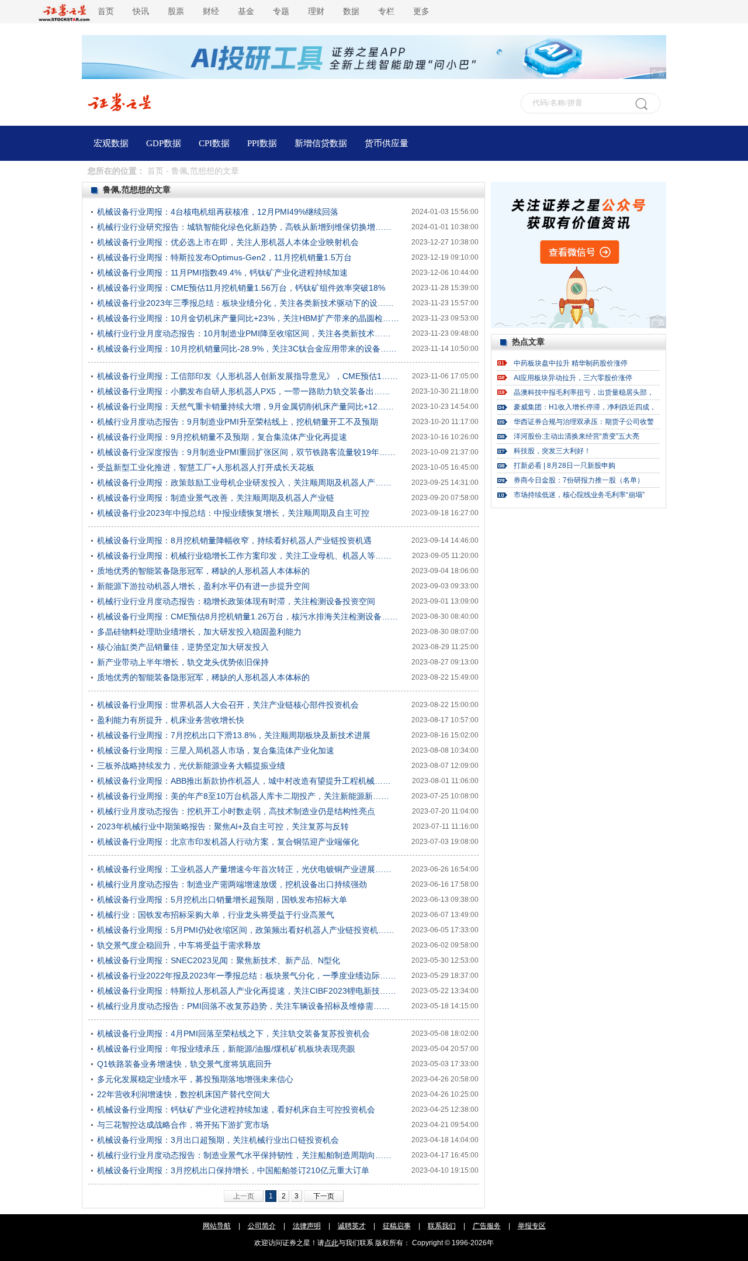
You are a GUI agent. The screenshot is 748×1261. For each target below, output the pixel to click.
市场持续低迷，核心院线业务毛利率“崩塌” (579, 495)
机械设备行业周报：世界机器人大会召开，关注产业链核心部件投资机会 (228, 704)
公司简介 (262, 1226)
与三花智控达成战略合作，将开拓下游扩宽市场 (183, 1124)
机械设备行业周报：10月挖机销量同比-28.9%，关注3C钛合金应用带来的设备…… (247, 348)
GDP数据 (163, 143)
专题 (281, 11)
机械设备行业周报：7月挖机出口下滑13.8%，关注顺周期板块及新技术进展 (233, 735)
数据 (351, 11)
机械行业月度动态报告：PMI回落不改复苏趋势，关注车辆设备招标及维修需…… (243, 1006)
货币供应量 (386, 143)
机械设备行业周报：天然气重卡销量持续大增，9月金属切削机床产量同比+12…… (245, 406)
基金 (246, 11)
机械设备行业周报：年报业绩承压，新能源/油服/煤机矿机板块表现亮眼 (226, 1048)
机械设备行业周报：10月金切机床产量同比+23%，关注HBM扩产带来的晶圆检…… (248, 318)
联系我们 (442, 1226)
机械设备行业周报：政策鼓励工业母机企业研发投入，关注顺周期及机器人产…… (244, 482)
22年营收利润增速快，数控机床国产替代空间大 (183, 1094)
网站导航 (217, 1226)
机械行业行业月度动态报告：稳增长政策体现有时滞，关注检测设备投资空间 (236, 601)
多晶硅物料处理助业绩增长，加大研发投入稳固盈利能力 (199, 631)
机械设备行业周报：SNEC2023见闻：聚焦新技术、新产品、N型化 (218, 960)
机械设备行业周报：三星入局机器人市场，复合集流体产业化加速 (215, 750)
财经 (211, 11)
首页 (106, 11)
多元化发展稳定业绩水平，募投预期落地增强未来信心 (195, 1079)
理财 (316, 11)
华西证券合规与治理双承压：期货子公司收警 (584, 422)
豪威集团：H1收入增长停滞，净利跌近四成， (585, 407)
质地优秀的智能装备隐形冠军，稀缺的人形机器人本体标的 (203, 571)
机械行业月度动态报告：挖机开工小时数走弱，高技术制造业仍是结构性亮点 (236, 811)
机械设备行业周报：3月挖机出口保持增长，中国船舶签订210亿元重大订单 (233, 1170)
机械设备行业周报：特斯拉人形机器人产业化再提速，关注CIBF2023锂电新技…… (246, 990)
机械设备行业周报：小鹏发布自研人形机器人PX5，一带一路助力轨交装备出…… (243, 391)
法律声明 (307, 1226)
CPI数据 (214, 143)
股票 (176, 11)
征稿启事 (397, 1226)
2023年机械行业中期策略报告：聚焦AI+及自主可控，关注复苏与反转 (223, 826)
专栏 (386, 11)
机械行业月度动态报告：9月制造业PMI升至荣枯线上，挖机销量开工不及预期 (237, 421)
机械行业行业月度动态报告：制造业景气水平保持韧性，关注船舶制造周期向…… (244, 1155)
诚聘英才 (352, 1226)
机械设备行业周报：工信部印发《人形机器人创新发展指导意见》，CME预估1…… (247, 376)
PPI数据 (262, 143)
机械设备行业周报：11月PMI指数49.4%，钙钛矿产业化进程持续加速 (222, 272)
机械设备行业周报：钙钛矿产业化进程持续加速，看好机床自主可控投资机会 (236, 1109)
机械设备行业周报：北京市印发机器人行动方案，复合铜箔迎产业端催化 (228, 841)
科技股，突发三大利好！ (552, 451)
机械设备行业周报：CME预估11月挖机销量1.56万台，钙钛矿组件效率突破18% (241, 287)
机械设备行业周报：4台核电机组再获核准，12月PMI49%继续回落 (217, 211)
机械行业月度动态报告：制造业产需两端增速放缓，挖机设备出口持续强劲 (232, 884)
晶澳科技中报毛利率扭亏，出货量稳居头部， (584, 392)
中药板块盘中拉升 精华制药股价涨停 (571, 363)
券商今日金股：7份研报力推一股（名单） (579, 480)
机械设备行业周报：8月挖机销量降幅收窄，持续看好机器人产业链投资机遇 (234, 540)
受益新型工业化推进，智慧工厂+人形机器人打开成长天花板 (205, 467)
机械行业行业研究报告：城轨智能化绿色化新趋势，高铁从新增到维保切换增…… (244, 227)
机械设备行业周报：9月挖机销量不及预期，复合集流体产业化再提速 (222, 437)
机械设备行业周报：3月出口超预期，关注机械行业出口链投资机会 (218, 1140)
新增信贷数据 (321, 143)
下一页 (323, 1196)
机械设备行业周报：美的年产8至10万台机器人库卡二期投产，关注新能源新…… (243, 796)
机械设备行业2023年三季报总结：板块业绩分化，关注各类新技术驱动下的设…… (245, 303)
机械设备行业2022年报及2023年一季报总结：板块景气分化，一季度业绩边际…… (246, 975)
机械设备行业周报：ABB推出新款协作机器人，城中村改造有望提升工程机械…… (244, 780)
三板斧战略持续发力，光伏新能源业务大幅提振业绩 (191, 765)
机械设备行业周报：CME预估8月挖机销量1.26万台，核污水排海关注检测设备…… (247, 616)
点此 (331, 1243)
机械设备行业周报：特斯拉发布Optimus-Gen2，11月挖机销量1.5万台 (224, 257)
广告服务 (487, 1226)
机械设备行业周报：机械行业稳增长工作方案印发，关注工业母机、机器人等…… (244, 555)
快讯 (141, 11)
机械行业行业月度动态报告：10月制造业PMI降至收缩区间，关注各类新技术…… (244, 333)
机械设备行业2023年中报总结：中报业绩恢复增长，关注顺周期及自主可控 (233, 513)
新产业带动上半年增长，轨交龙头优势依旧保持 (183, 662)
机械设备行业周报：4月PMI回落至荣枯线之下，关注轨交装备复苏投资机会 (233, 1033)
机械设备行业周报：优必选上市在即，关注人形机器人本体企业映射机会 (228, 242)
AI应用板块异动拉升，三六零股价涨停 (573, 378)
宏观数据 (111, 143)
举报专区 (532, 1226)
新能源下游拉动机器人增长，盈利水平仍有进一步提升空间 (203, 586)
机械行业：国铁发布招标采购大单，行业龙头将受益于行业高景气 (215, 914)
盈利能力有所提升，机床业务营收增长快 (170, 720)
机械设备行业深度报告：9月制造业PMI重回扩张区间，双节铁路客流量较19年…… (246, 452)
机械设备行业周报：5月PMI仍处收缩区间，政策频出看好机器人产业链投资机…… (245, 930)
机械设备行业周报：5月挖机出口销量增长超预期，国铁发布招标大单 (222, 899)
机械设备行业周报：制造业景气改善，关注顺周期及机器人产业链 (215, 497)
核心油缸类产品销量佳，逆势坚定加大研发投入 (183, 647)
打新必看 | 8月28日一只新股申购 (564, 465)
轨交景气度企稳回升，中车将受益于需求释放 (179, 945)
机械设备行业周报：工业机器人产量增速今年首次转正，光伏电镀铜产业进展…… (244, 869)
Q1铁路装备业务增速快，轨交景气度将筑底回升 (184, 1064)
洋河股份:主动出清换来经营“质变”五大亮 (576, 436)
